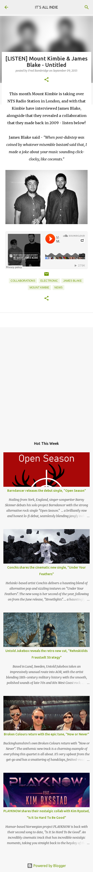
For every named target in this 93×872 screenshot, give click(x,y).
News (58, 287)
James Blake (72, 280)
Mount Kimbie (39, 287)
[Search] (86, 7)
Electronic (49, 280)
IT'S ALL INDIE (46, 7)
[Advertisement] (46, 380)
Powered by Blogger (49, 866)
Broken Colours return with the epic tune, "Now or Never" (46, 734)
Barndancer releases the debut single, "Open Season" (46, 490)
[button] (46, 80)
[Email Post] (46, 275)
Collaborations (23, 280)
